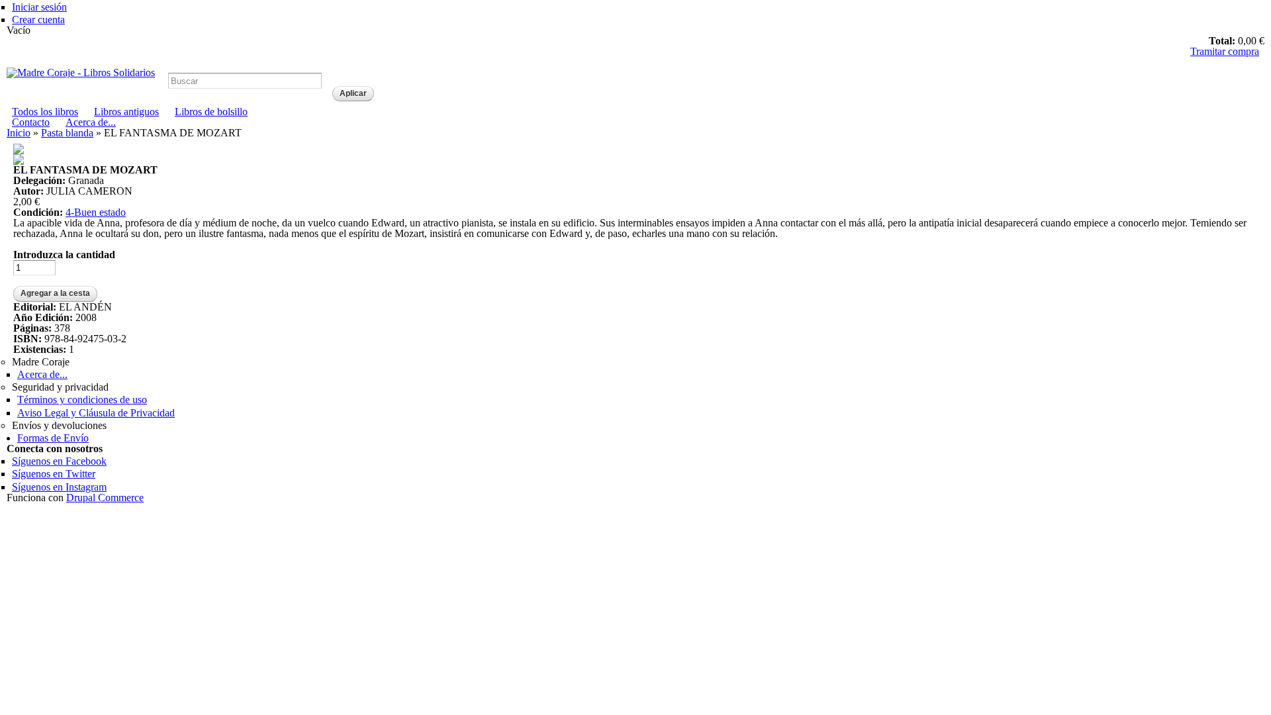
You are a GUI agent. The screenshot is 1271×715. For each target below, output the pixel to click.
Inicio (18, 132)
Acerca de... (91, 122)
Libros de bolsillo (211, 111)
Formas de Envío (53, 438)
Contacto (31, 122)
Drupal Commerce (105, 497)
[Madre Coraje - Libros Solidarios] (81, 72)
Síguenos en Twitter (53, 473)
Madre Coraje (41, 361)
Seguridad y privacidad (60, 387)
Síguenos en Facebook (59, 461)
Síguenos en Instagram (59, 487)
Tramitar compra (1224, 51)
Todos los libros (45, 111)
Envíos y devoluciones (59, 425)
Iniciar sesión (39, 7)
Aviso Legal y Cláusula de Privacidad (96, 412)
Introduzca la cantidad (64, 255)
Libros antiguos (126, 111)
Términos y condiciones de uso (82, 399)
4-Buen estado (96, 212)
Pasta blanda (67, 132)
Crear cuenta (38, 19)
